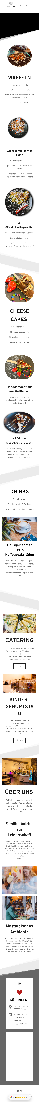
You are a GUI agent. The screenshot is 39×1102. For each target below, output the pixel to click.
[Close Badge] (30, 1095)
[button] (19, 24)
